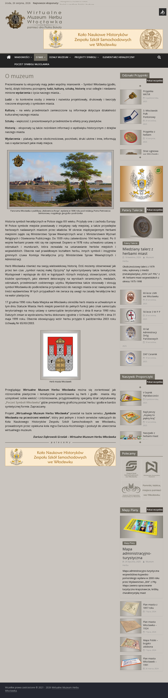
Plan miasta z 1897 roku (150, 606)
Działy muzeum (58, 57)
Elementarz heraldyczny (119, 57)
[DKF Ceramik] (130, 352)
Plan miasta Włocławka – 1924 (150, 625)
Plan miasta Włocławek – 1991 (150, 661)
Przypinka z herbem (149, 133)
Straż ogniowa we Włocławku (150, 152)
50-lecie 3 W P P (151, 311)
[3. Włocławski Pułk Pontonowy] (130, 110)
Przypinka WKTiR (148, 93)
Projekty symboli (85, 57)
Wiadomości (22, 57)
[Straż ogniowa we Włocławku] (130, 151)
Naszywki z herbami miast (73, 3)
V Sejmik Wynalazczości (150, 394)
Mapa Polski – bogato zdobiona (150, 643)
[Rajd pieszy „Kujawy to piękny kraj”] (130, 412)
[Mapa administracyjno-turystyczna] (141, 517)
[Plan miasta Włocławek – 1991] (130, 657)
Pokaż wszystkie (155, 80)
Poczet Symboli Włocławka (31, 64)
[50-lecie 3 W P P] (130, 310)
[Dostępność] (162, 12)
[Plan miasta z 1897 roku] (130, 603)
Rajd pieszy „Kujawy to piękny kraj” (149, 415)
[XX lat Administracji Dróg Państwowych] (130, 327)
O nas (39, 57)
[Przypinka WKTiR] (130, 91)
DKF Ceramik (150, 354)
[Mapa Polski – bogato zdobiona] (130, 638)
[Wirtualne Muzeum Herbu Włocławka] (8, 57)
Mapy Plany (129, 543)
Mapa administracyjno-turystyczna (137, 553)
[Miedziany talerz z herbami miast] (141, 217)
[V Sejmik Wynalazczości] (130, 392)
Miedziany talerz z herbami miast (138, 251)
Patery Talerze (130, 243)
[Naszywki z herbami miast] (130, 433)
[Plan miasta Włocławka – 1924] (130, 620)
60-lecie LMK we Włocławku (150, 294)
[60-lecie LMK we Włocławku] (130, 291)
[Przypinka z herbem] (130, 131)
